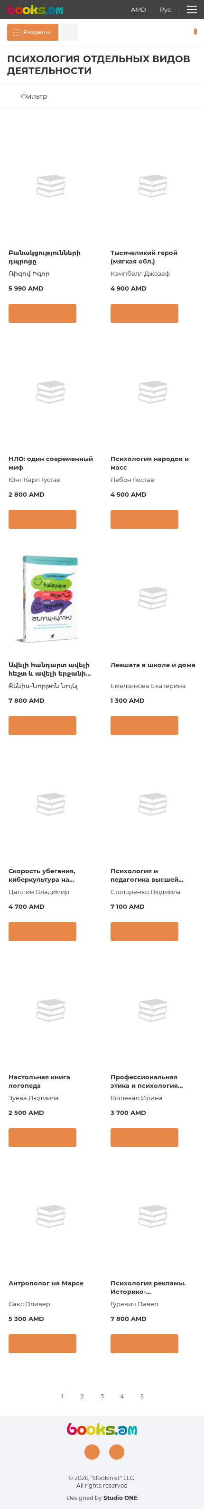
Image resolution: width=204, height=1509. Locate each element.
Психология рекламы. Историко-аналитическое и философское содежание (148, 1288)
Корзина (193, 32)
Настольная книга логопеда (39, 1081)
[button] (89, 316)
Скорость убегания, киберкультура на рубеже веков (42, 876)
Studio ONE (120, 1497)
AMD (138, 9)
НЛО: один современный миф (51, 463)
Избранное (179, 32)
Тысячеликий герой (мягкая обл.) (144, 257)
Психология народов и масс (150, 463)
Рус (165, 9)
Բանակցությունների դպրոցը (45, 257)
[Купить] (42, 313)
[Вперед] (161, 1396)
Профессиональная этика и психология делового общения (144, 1082)
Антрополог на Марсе (46, 1283)
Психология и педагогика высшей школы (144, 876)
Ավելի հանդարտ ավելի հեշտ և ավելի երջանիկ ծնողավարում (49, 670)
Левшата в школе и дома (153, 665)
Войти (165, 32)
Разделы (36, 32)
